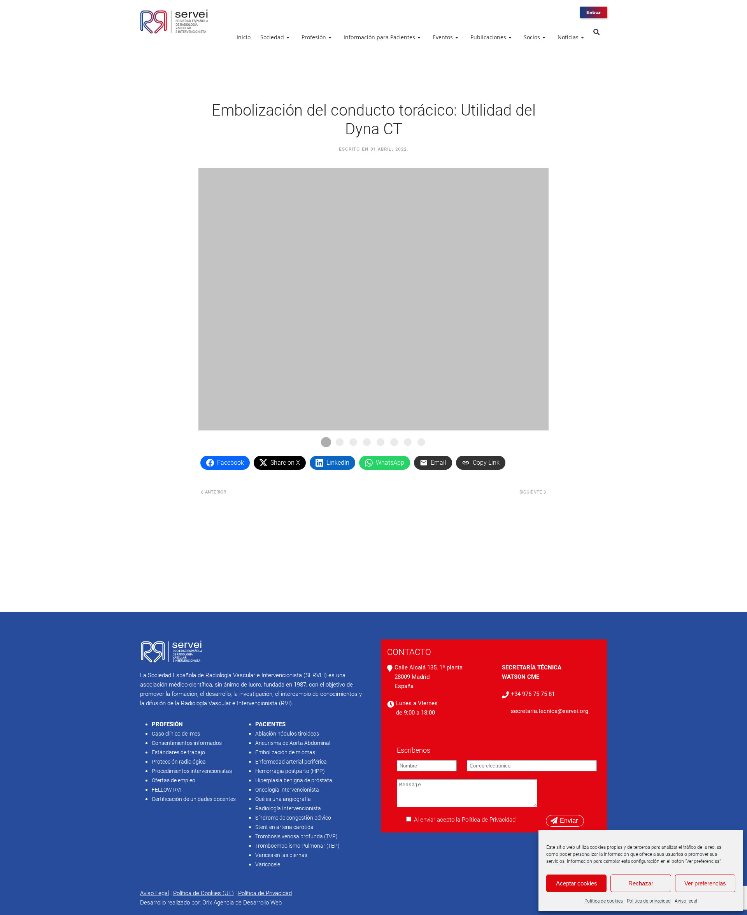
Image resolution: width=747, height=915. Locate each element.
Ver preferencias (705, 883)
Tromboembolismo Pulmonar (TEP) (297, 846)
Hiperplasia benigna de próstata (293, 780)
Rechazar (640, 883)
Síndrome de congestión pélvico (293, 818)
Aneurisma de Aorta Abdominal (292, 743)
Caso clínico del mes (176, 734)
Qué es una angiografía (283, 799)
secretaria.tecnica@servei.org (549, 711)
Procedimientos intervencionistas (192, 771)
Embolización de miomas (285, 752)
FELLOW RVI (167, 790)
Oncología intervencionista (287, 790)
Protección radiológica (179, 762)
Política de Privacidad (265, 893)
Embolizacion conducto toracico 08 (421, 442)
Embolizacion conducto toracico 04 (367, 442)
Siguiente (531, 492)
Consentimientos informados (187, 743)
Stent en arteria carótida (284, 827)
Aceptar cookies (576, 883)
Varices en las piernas (281, 855)
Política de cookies (603, 901)
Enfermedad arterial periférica (291, 762)
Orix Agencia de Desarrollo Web (242, 902)
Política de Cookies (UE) (203, 893)
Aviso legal (686, 901)
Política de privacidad (649, 901)
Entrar (593, 12)
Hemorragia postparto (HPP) (290, 771)
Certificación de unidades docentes (194, 799)
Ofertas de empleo (173, 780)
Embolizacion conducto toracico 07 (408, 442)
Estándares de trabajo (178, 752)
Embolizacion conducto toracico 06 (394, 442)
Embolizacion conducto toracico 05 (380, 442)
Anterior (214, 492)
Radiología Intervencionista (288, 808)
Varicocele (267, 864)
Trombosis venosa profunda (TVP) (296, 836)
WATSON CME (520, 676)
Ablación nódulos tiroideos (287, 734)
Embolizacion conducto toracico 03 (353, 442)
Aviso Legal (154, 893)
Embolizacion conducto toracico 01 (326, 442)
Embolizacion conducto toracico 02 (340, 442)
